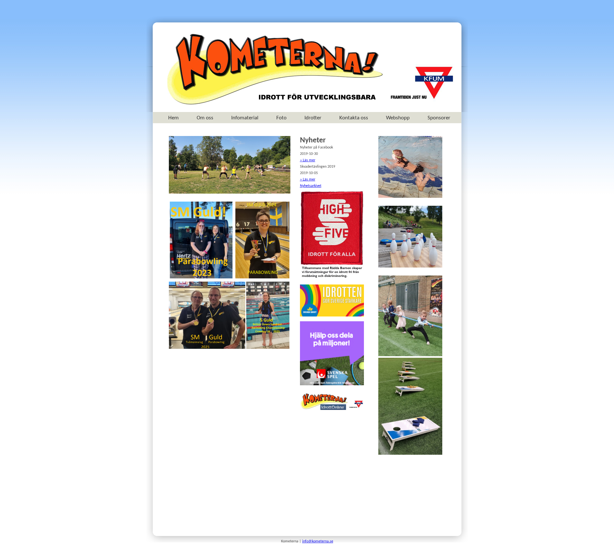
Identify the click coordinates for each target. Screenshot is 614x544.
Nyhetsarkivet (310, 186)
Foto (281, 118)
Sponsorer (439, 118)
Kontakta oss (353, 118)
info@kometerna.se (317, 541)
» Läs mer (307, 160)
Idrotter (312, 118)
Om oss (205, 118)
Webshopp (398, 118)
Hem (173, 118)
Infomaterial (244, 118)
